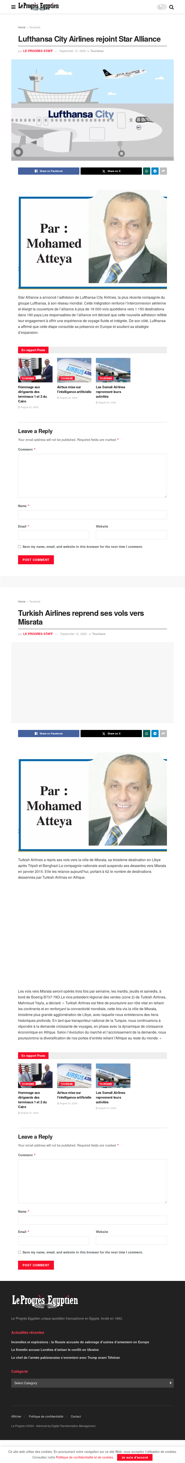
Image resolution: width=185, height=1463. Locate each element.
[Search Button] (171, 7)
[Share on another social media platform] (163, 171)
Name (24, 505)
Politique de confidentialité (46, 1416)
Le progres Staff (38, 51)
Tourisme (34, 27)
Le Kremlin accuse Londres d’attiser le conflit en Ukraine (55, 1349)
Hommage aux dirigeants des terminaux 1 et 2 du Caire (32, 394)
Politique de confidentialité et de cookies (84, 1457)
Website (102, 526)
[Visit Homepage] (38, 6)
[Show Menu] (13, 7)
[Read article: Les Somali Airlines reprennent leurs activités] (113, 370)
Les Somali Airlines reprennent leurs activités (110, 391)
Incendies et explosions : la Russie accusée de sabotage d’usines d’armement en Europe (80, 1342)
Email (24, 526)
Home (21, 27)
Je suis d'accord (135, 1457)
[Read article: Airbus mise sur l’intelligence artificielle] (74, 370)
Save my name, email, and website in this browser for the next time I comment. (83, 546)
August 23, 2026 (29, 407)
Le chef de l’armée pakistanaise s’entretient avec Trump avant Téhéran (65, 1357)
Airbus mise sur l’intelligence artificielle (74, 389)
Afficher (16, 1416)
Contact (76, 1416)
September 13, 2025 (72, 51)
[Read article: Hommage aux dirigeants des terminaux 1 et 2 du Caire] (35, 370)
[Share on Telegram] (155, 171)
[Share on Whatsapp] (146, 171)
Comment (27, 449)
